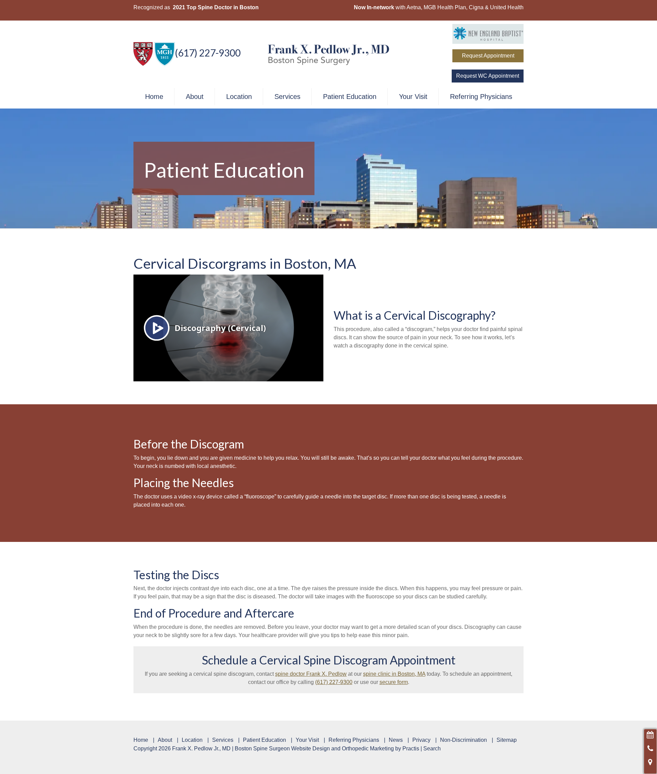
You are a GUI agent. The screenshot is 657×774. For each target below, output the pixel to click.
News (396, 740)
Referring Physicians (481, 96)
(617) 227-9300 (208, 53)
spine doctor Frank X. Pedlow (311, 674)
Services (287, 96)
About (195, 96)
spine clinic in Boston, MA (394, 674)
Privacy (421, 740)
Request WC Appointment (487, 76)
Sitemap (507, 740)
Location (239, 96)
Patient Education (349, 96)
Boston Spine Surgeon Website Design (282, 748)
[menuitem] (154, 96)
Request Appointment (488, 56)
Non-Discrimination (463, 740)
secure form (393, 682)
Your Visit (413, 96)
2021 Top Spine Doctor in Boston (216, 7)
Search (432, 748)
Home (154, 96)
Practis (410, 748)
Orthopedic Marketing (368, 748)
